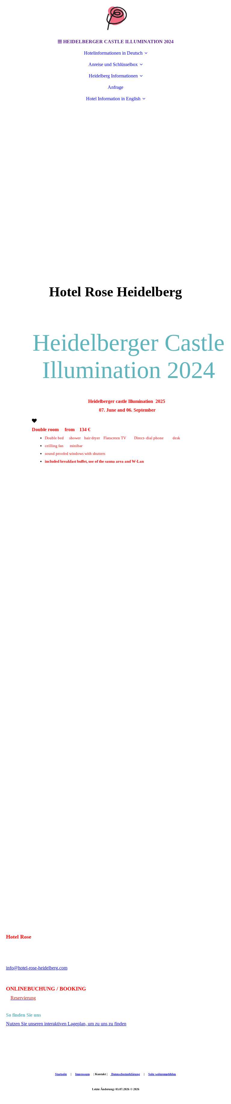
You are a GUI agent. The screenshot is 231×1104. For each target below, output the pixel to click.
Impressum (82, 1074)
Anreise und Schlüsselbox (113, 64)
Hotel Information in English (113, 98)
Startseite (61, 1074)
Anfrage (115, 87)
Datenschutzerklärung (125, 1074)
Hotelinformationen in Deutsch (113, 53)
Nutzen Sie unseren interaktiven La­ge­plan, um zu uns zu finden (66, 1023)
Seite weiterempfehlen (162, 1074)
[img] (115, 18)
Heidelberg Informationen (113, 75)
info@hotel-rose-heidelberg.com (36, 967)
